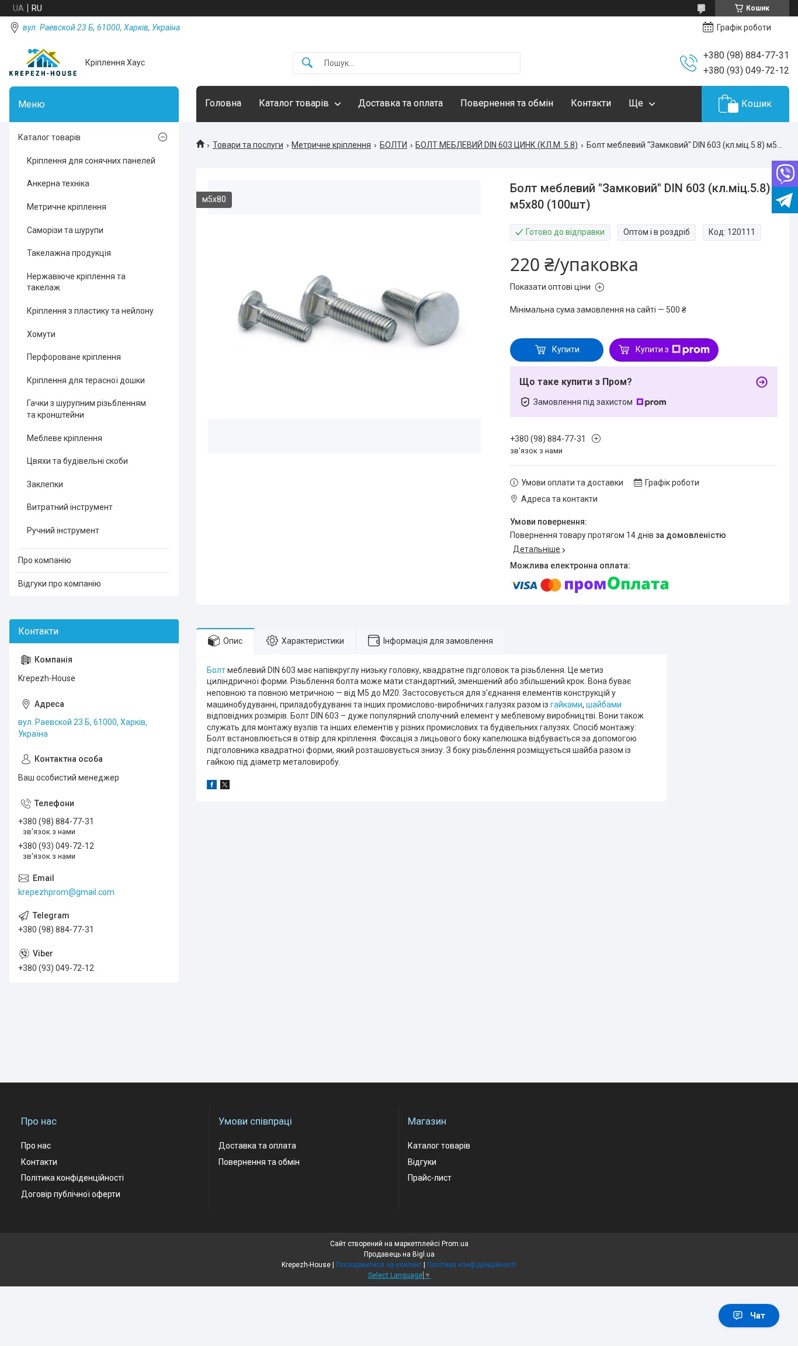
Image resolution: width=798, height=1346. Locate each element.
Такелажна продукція (69, 253)
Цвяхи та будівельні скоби (77, 461)
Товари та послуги (248, 145)
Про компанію (44, 560)
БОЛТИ (393, 145)
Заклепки (45, 484)
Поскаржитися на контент (379, 1265)
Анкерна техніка (58, 183)
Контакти (591, 103)
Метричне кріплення (331, 145)
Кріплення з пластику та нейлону (90, 310)
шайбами (604, 704)
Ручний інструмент (63, 530)
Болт (216, 670)
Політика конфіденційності (72, 1177)
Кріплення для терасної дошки (86, 380)
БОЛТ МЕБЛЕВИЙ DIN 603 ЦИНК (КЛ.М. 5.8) (496, 145)
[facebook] (212, 786)
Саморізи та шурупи (65, 230)
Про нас (36, 1145)
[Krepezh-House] (43, 62)
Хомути (41, 334)
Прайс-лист (430, 1177)
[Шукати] (307, 63)
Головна (223, 103)
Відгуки (422, 1162)
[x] (225, 786)
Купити (566, 349)
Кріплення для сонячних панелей (91, 160)
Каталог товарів (294, 103)
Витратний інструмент (70, 507)
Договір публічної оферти (70, 1194)
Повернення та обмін (506, 103)
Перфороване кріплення (74, 357)
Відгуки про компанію (59, 583)
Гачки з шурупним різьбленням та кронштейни (86, 408)
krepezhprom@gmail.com (66, 892)
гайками (566, 704)
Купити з (652, 349)
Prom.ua (455, 1244)
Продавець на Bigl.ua (399, 1254)
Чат (757, 1315)
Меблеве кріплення (64, 438)
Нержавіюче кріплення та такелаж (76, 282)
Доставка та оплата (400, 103)
